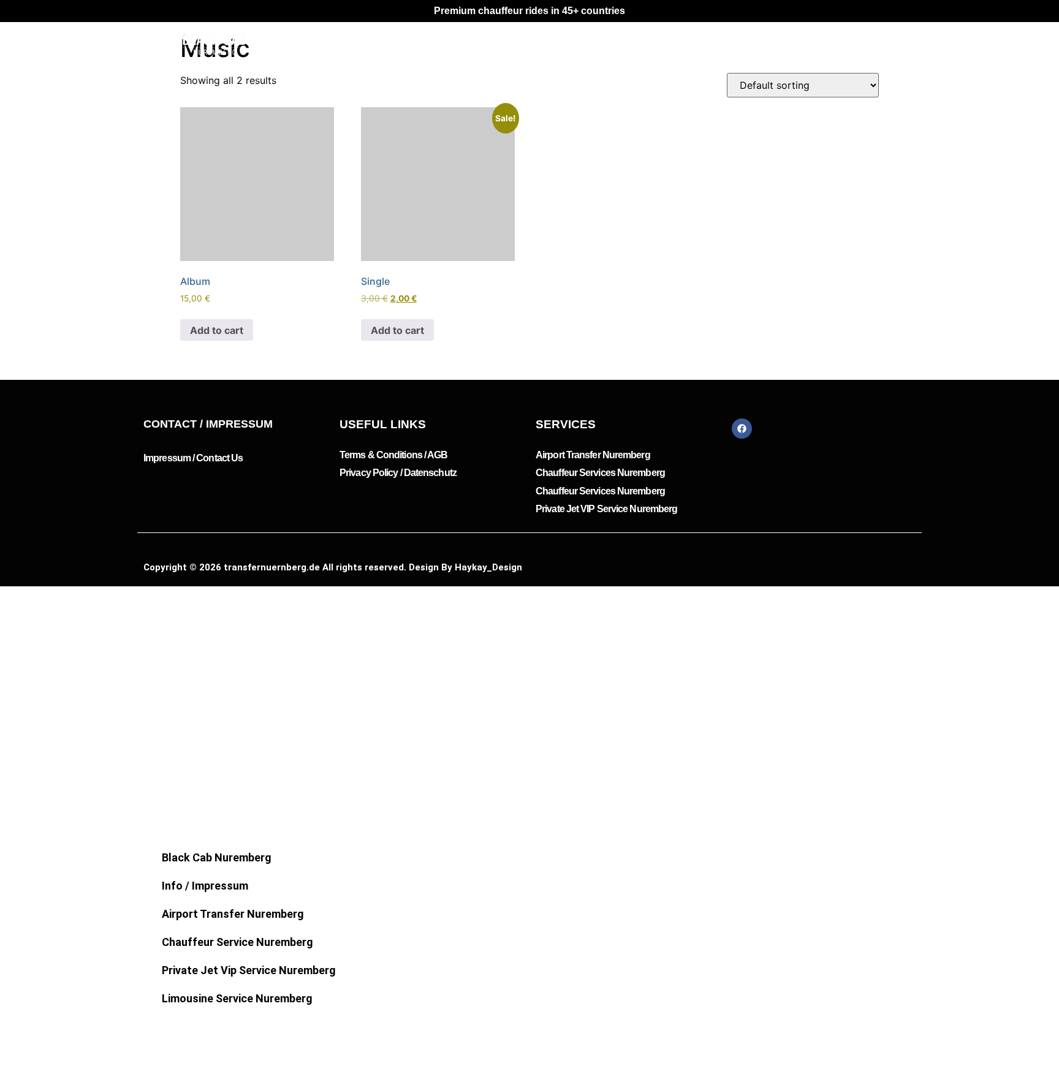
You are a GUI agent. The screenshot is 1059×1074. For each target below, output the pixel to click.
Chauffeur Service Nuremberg (237, 942)
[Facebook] (742, 428)
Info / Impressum (205, 885)
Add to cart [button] (216, 330)
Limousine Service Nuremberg (237, 998)
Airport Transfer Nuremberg (233, 913)
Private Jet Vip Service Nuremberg (249, 970)
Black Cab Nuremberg (216, 857)
